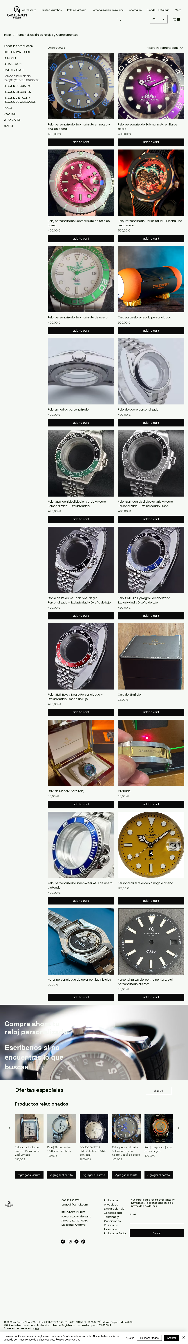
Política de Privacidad (111, 1202)
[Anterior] (9, 1128)
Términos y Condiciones (112, 1219)
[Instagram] (69, 1241)
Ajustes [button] (130, 1338)
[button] (177, 19)
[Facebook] (62, 1241)
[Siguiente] (178, 1128)
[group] (94, 1146)
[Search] (119, 19)
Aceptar (171, 1338)
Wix (37, 1328)
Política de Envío (115, 1233)
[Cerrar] (183, 1337)
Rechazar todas (149, 1338)
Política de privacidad (68, 1339)
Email (133, 1214)
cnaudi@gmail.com (75, 1204)
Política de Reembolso (112, 1227)
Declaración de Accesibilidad (114, 1211)
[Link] (76, 1241)
